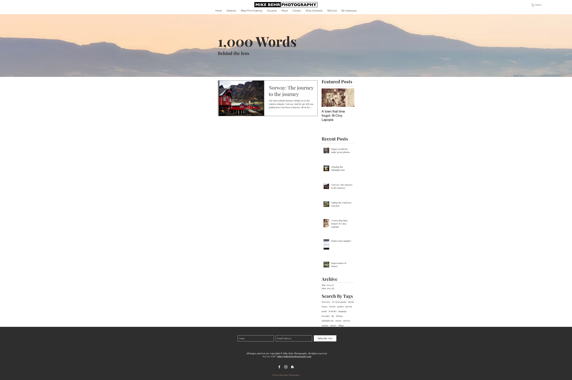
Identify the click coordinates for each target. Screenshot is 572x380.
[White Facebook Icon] (279, 367)
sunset (333, 325)
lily (332, 316)
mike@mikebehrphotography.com (294, 356)
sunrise (325, 325)
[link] (537, 5)
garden (340, 306)
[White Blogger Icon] (292, 367)
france (325, 306)
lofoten (339, 316)
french (332, 306)
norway (346, 320)
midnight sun (328, 320)
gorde (324, 311)
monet (338, 320)
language (342, 311)
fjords (351, 301)
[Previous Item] (326, 97)
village (341, 325)
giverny (348, 306)
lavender (326, 316)
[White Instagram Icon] (286, 367)
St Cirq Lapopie (339, 301)
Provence (326, 301)
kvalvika (332, 311)
